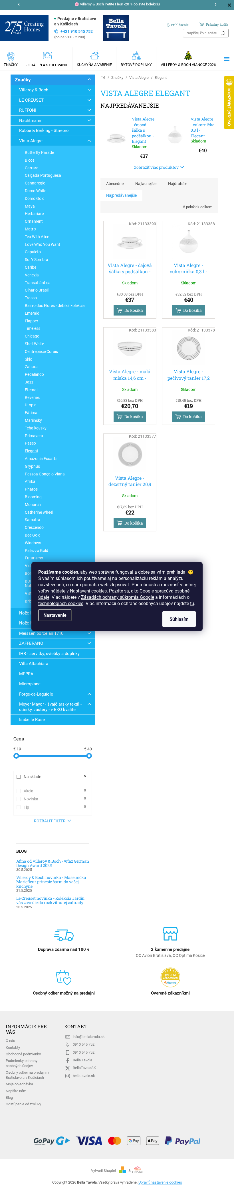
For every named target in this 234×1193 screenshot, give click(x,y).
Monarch (33, 504)
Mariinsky (33, 420)
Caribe (30, 267)
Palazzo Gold (36, 550)
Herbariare (34, 213)
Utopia (31, 405)
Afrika (30, 481)
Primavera (34, 435)
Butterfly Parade (39, 152)
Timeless (32, 328)
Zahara (31, 366)
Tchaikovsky (36, 428)
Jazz (29, 382)
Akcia (55, 790)
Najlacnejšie (145, 183)
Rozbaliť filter (50, 821)
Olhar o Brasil (37, 290)
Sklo (28, 359)
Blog (9, 1097)
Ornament (34, 221)
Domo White (35, 190)
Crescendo (34, 527)
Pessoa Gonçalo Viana (45, 474)
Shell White (34, 344)
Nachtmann (30, 120)
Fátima (31, 412)
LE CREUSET (31, 100)
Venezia (32, 275)
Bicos (30, 160)
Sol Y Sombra (36, 259)
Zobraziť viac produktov (156, 167)
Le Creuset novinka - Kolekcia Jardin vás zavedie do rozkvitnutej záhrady (50, 900)
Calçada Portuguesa (43, 175)
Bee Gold (33, 535)
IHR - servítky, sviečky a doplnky (49, 653)
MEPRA (26, 673)
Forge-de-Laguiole (36, 694)
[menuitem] (11, 59)
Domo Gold (35, 198)
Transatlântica (38, 282)
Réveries (32, 397)
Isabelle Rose (32, 719)
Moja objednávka (19, 1084)
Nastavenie (54, 615)
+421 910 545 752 (73, 34)
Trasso (31, 298)
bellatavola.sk (84, 1076)
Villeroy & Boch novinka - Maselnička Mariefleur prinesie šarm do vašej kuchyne (51, 881)
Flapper (31, 321)
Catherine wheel (39, 512)
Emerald (32, 313)
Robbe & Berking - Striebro (44, 130)
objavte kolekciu (147, 4)
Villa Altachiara (33, 663)
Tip (55, 807)
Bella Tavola (82, 1060)
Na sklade (55, 776)
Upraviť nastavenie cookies (160, 1182)
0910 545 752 (83, 1044)
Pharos (31, 489)
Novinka (55, 798)
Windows (33, 543)
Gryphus (32, 466)
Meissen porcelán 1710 (41, 633)
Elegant (31, 451)
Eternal (31, 389)
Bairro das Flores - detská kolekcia (55, 305)
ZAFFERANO (31, 643)
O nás (10, 1041)
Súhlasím (179, 619)
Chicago (32, 336)
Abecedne (115, 183)
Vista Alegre (31, 140)
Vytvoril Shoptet (103, 1170)
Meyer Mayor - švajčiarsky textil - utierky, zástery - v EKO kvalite (50, 707)
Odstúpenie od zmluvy (23, 1104)
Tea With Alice (37, 236)
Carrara (32, 168)
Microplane (30, 683)
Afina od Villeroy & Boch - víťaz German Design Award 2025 (52, 863)
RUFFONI (27, 110)
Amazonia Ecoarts (41, 458)
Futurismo (34, 558)
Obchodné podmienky (23, 1054)
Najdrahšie (177, 183)
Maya (30, 206)
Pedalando (34, 374)
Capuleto (33, 252)
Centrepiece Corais (41, 351)
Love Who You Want (42, 244)
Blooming (33, 497)
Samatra (32, 519)
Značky (23, 80)
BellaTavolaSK (84, 1068)
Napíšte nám (16, 1091)
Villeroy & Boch (33, 90)
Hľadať (223, 33)
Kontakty (13, 1047)
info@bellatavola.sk (89, 1037)
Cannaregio (35, 183)
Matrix (30, 229)
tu (192, 603)
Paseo (30, 443)
